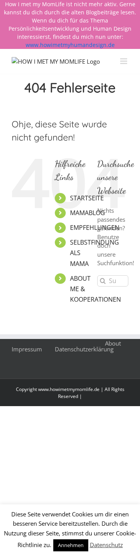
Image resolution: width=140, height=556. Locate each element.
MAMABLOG (87, 212)
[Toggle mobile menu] (124, 61)
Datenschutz (106, 545)
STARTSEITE (87, 198)
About (113, 343)
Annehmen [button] (71, 545)
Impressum (27, 349)
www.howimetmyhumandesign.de (70, 45)
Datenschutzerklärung (84, 349)
